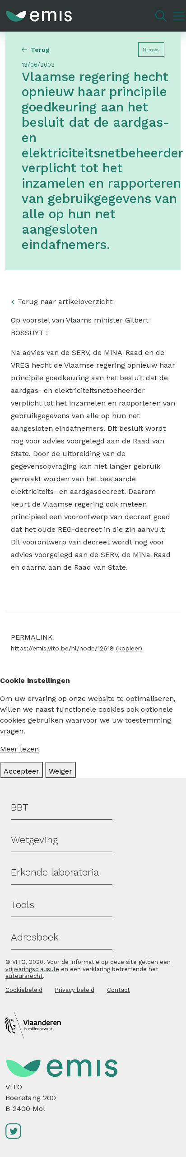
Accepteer (21, 771)
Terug (40, 49)
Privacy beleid (74, 989)
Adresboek (34, 937)
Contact (118, 989)
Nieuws (151, 50)
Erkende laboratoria (55, 872)
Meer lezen (19, 749)
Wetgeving (34, 839)
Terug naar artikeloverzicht (65, 301)
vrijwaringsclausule (32, 969)
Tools (22, 904)
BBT (19, 807)
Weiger (60, 771)
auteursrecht (24, 976)
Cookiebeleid (23, 989)
